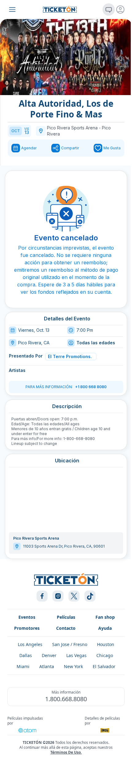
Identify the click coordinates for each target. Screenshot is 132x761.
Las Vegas (76, 655)
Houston (105, 644)
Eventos (26, 617)
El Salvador (104, 666)
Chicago (104, 655)
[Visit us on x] (74, 596)
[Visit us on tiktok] (89, 596)
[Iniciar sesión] (120, 9)
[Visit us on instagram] (58, 596)
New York (73, 666)
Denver (49, 655)
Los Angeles (30, 644)
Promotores (27, 628)
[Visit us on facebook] (42, 596)
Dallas (25, 655)
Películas (66, 617)
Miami (23, 666)
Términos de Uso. (66, 752)
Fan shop (105, 617)
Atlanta (46, 666)
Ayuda (105, 628)
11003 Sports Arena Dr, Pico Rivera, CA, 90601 (64, 546)
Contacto (66, 628)
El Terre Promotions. (70, 356)
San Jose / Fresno (69, 644)
